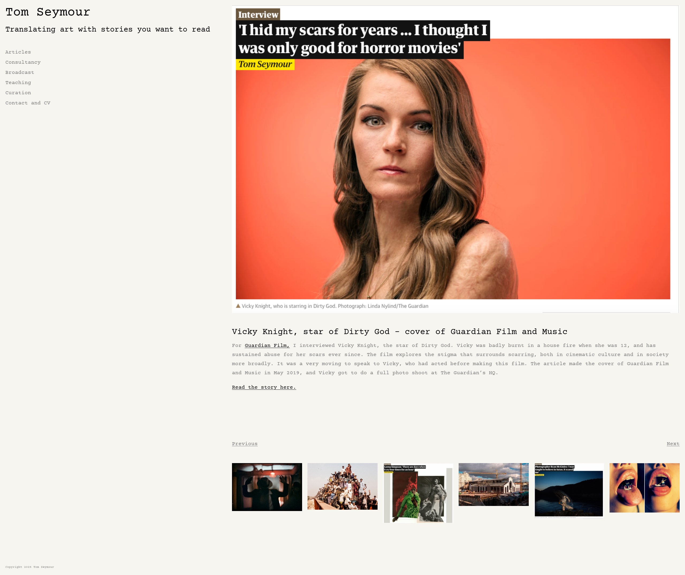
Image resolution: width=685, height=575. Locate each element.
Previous (245, 444)
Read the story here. (264, 387)
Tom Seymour (48, 12)
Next (673, 444)
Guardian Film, (267, 346)
